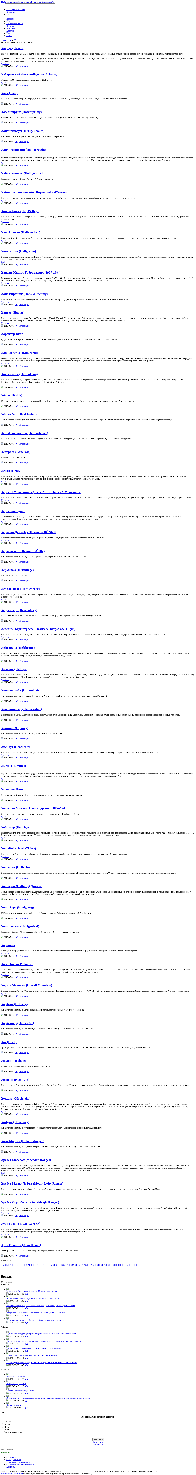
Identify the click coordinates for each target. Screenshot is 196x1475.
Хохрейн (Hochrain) (15, 1079)
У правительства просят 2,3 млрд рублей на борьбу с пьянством (35, 1320)
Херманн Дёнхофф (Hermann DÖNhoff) (29, 532)
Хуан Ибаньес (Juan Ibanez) (21, 1245)
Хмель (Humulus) (13, 765)
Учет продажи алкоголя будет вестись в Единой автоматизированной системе (41, 1362)
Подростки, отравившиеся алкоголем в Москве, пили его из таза (35, 1313)
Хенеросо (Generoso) (16, 452)
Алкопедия (6, 40)
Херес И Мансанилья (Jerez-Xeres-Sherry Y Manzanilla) (41, 492)
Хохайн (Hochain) (13, 1060)
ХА (50, 1265)
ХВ (54, 1265)
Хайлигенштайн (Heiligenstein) (23, 149)
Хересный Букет (13, 511)
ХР (83, 1265)
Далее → (5, 63)
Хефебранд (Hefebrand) (18, 647)
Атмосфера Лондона (15, 1376)
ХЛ (68, 1265)
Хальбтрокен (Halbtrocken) (20, 232)
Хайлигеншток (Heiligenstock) (23, 173)
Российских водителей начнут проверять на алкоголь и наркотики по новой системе (44, 1341)
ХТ (86, 1265)
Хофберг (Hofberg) (14, 1004)
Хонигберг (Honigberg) (17, 907)
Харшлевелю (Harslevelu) (19, 352)
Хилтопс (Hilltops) (14, 669)
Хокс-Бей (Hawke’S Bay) (18, 848)
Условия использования (12, 1474)
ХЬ (102, 1265)
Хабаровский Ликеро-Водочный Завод (29, 74)
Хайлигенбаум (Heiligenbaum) (22, 131)
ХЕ (61, 1265)
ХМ (72, 1265)
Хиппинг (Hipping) (14, 728)
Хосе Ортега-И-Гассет (17, 964)
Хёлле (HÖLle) (11, 395)
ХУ (90, 1265)
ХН (76, 1265)
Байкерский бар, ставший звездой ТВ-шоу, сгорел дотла (31, 1291)
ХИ (64, 1265)
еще (11, 1449)
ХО (79, 1265)
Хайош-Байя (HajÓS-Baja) (20, 211)
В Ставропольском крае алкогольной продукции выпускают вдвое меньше (40, 1305)
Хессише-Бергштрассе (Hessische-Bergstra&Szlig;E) (38, 629)
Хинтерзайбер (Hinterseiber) (21, 709)
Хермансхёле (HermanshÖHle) (23, 551)
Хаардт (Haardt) (12, 48)
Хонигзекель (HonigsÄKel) (20, 926)
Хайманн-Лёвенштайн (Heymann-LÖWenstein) (35, 192)
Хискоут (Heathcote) (15, 747)
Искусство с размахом (16, 1383)
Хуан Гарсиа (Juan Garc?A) (20, 1223)
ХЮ (109, 1265)
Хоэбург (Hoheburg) (15, 1122)
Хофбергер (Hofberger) (17, 1023)
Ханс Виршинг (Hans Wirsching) (24, 294)
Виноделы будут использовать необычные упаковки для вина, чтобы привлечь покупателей (48, 1398)
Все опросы (98, 1444)
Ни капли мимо (13, 1405)
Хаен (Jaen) (9, 93)
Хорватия (8, 945)
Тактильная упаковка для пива (20, 1391)
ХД (57, 1265)
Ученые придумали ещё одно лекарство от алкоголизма (31, 1355)
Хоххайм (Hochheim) (16, 1098)
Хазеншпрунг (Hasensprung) (21, 112)
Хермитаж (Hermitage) (17, 570)
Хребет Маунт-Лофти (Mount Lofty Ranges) (32, 1183)
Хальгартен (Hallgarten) (18, 251)
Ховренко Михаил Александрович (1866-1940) (34, 808)
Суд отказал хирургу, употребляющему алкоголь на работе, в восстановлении (41, 1334)
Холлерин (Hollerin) (15, 867)
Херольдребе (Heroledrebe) (20, 588)
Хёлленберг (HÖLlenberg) (19, 414)
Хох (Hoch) (9, 1042)
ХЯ (113, 1265)
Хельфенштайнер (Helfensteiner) (24, 433)
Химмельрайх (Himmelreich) (21, 690)
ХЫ (98, 1265)
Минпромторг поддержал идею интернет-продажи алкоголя (33, 1348)
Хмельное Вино (12, 789)
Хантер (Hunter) (13, 312)
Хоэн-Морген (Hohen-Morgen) (22, 1141)
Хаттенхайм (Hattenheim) (19, 374)
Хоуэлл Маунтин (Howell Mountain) (26, 985)
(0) (16, 66)
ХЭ (105, 1265)
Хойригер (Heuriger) (16, 827)
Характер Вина (12, 334)
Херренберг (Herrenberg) (19, 610)
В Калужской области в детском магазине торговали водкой (33, 1298)
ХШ (94, 1265)
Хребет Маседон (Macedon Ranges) (26, 1160)
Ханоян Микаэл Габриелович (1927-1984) (31, 272)
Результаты (98, 1442)
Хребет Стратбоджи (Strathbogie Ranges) (30, 1202)
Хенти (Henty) (11, 470)
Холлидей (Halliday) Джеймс (21, 886)
